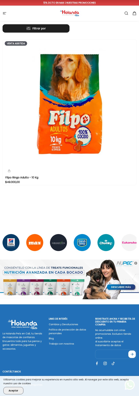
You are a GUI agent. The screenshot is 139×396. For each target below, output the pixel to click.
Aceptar (13, 390)
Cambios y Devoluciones (63, 324)
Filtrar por (39, 28)
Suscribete (132, 354)
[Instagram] (105, 363)
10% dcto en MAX (53, 2)
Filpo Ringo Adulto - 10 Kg (21, 177)
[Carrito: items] (134, 13)
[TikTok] (113, 363)
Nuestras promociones (81, 2)
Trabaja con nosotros (61, 343)
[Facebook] (97, 363)
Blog (51, 338)
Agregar (23, 69)
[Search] (126, 13)
